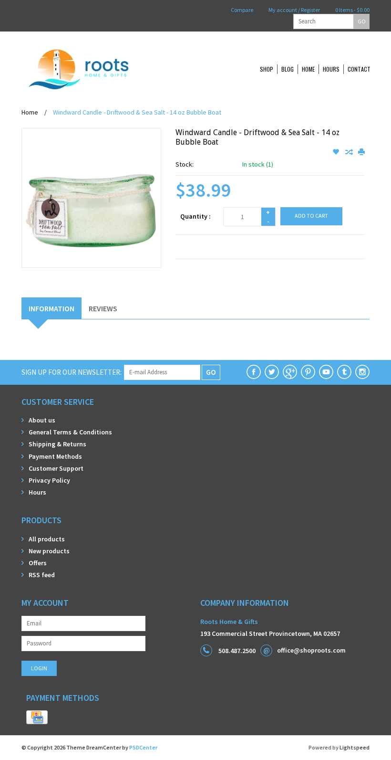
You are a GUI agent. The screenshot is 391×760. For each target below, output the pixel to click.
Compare (241, 9)
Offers (38, 563)
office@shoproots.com (311, 650)
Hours (331, 69)
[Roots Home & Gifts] (109, 69)
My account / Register (294, 9)
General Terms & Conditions (70, 432)
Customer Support (56, 468)
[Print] (361, 152)
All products (47, 539)
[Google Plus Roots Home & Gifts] (290, 372)
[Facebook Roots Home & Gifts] (254, 372)
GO (362, 21)
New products (49, 551)
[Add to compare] (349, 152)
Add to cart (311, 215)
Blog (287, 69)
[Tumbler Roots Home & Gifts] (344, 372)
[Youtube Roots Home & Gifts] (326, 372)
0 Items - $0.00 (352, 9)
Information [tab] (51, 308)
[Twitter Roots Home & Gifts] (272, 372)
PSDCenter (143, 747)
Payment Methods (55, 456)
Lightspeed (355, 747)
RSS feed (42, 574)
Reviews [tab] (103, 308)
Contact (359, 69)
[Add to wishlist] (336, 152)
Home (308, 69)
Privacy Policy (49, 480)
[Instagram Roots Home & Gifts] (362, 372)
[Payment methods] (37, 717)
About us (42, 420)
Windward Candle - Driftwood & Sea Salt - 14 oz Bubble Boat (137, 112)
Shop (266, 69)
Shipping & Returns (57, 444)
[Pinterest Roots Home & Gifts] (308, 372)
